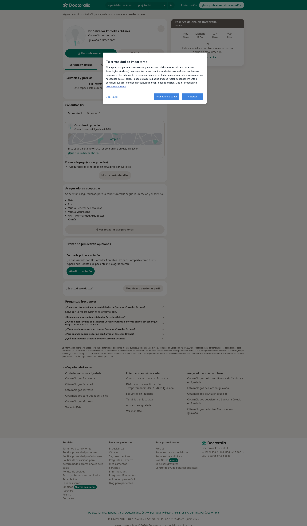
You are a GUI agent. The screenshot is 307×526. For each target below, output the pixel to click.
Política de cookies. (116, 86)
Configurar (112, 97)
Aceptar (192, 96)
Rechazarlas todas (167, 96)
